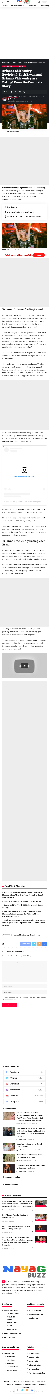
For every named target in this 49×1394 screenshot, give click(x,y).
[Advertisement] (24, 33)
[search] (38, 2)
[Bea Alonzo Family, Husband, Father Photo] (9, 1147)
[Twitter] (24, 1078)
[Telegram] (24, 1101)
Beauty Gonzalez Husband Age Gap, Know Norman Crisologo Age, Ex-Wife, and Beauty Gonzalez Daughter (21, 913)
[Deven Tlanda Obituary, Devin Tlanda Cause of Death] (9, 1158)
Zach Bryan (35, 935)
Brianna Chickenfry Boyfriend (20, 212)
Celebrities (7, 66)
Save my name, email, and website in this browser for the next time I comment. (25, 999)
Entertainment (20, 66)
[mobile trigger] (4, 1)
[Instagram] (24, 1089)
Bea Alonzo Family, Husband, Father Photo (22, 901)
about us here (13, 1293)
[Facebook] (24, 1072)
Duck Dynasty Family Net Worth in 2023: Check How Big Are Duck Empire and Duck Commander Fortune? (23, 922)
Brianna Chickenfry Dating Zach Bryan (24, 216)
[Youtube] (24, 1095)
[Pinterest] (24, 1084)
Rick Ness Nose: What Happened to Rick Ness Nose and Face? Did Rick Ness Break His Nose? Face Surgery (23, 894)
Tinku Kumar (12, 96)
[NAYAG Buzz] (23, 2)
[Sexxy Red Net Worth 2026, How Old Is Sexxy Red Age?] (9, 1168)
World (20, 1124)
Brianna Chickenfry (20, 935)
